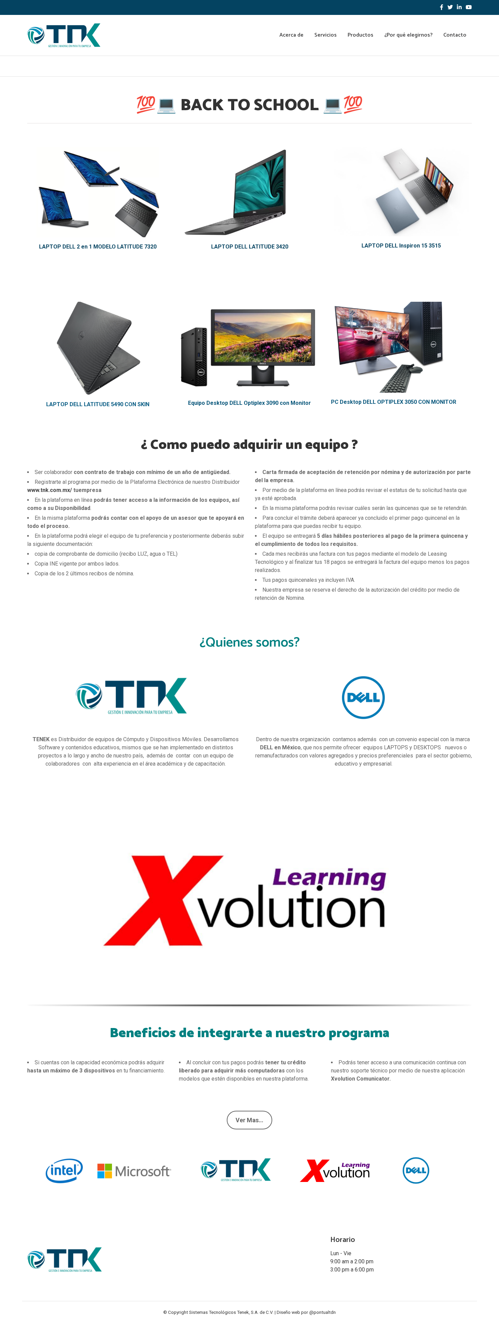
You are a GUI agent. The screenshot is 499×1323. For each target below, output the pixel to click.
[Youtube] (469, 7)
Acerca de (291, 35)
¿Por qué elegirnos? (408, 35)
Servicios (325, 35)
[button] (34, 902)
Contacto (454, 35)
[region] (249, 912)
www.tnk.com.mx (48, 490)
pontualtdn (325, 1312)
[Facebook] (441, 7)
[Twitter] (450, 7)
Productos (360, 35)
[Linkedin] (459, 7)
